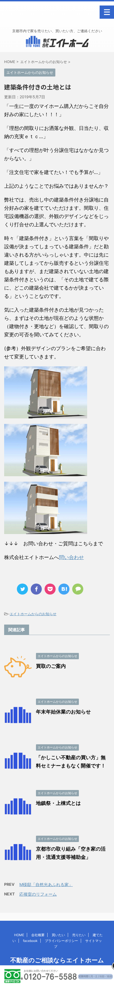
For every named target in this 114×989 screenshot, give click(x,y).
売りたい (79, 935)
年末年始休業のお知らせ (63, 712)
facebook (30, 941)
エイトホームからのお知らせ (33, 614)
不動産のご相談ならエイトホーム (57, 960)
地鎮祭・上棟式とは (58, 803)
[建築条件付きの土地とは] (63, 589)
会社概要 (38, 935)
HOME (19, 935)
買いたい (58, 935)
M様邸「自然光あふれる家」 (46, 884)
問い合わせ (71, 557)
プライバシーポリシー (61, 941)
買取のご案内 (51, 666)
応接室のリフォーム (38, 894)
